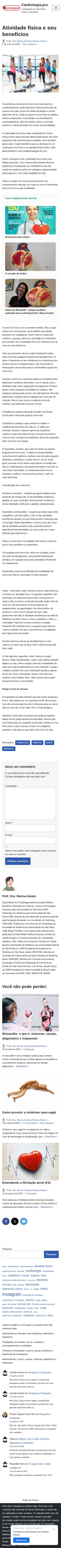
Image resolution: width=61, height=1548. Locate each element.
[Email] (23, 1221)
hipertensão (32, 1284)
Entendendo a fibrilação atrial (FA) (26, 1182)
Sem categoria (29, 44)
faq (14, 1284)
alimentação (13, 1266)
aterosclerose (26, 1266)
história (26, 1289)
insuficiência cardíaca (33, 1295)
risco (36, 1308)
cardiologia (23, 743)
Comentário (11, 786)
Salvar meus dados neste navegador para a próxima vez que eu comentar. (30, 852)
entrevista (31, 1280)
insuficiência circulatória (13, 1300)
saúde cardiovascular (12, 1311)
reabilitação (20, 1308)
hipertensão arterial (12, 1288)
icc (31, 1289)
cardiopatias (48, 1271)
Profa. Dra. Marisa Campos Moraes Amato (26, 41)
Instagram (11, 1294)
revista (30, 1308)
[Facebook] (6, 1221)
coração (25, 1275)
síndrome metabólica (12, 1315)
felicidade (20, 1285)
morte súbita (41, 1300)
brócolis (20, 1271)
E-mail (9, 835)
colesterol (14, 1275)
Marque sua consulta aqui (27, 1523)
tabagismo (28, 1315)
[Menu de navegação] (55, 7)
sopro (35, 1312)
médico (16, 1516)
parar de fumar (9, 1304)
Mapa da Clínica (30, 1500)
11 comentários (30, 1123)
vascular (16, 338)
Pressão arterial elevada (43, 1304)
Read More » (22, 1066)
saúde (43, 1308)
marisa (49, 743)
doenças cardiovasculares (14, 1280)
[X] (15, 1221)
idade (36, 1289)
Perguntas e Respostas (39, 1372)
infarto (44, 1288)
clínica (4, 1276)
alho (4, 1266)
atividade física (43, 1266)
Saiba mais (21, 1540)
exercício (37, 743)
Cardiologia (28, 1049)
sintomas (28, 1311)
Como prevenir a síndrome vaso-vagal (29, 1112)
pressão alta (24, 1304)
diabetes (35, 1275)
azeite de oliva (9, 1271)
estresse (42, 1279)
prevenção (9, 749)
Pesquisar (7, 1249)
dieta (43, 1275)
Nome (9, 823)
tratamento (41, 1315)
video (50, 1315)
